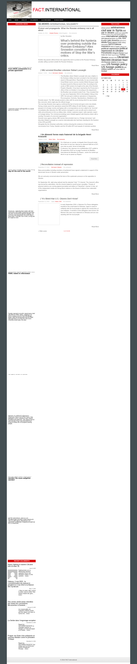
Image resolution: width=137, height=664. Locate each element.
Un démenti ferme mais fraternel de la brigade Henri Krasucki (64, 135)
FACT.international (71, 660)
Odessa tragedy (115, 46)
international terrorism (108, 38)
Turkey (122, 55)
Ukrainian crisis (112, 57)
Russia (56, 33)
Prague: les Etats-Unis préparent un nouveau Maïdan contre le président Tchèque (21, 637)
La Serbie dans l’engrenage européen (22, 620)
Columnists (34, 20)
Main (9, 20)
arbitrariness (118, 27)
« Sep (107, 96)
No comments (61, 139)
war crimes (116, 69)
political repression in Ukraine (114, 49)
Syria (54, 139)
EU (127, 33)
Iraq (117, 38)
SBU (106, 55)
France (103, 34)
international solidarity (116, 36)
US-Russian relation (108, 62)
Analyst (24, 20)
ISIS (124, 38)
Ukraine (61, 73)
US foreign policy (117, 64)
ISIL (120, 38)
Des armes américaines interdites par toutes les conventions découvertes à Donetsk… (20, 603)
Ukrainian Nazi (119, 60)
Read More (94, 159)
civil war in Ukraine (113, 32)
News (16, 20)
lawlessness (122, 40)
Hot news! (55, 73)
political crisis (123, 46)
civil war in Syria (111, 30)
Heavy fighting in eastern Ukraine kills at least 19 (20, 565)
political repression (110, 48)
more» (27, 576)
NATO (111, 44)
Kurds (103, 40)
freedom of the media (111, 34)
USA (60, 201)
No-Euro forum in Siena (17, 394)
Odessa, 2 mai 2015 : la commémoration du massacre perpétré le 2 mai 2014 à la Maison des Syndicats (21, 584)
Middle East (106, 42)
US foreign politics (112, 67)
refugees (115, 53)
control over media (119, 33)
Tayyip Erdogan (115, 55)
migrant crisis (116, 42)
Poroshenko (106, 53)
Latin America (113, 40)
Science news (58, 20)
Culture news (46, 20)
